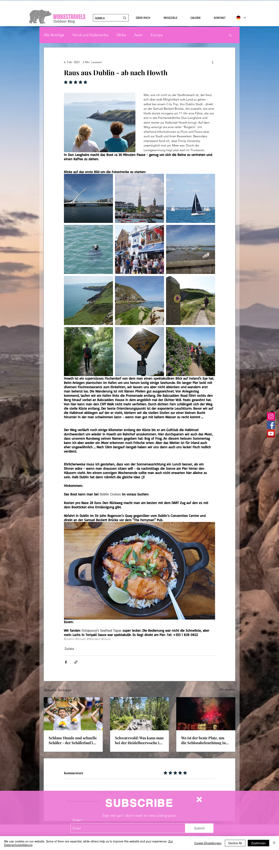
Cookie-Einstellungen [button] (208, 843)
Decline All (235, 843)
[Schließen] (274, 843)
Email (77, 820)
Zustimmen (258, 843)
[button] (199, 799)
